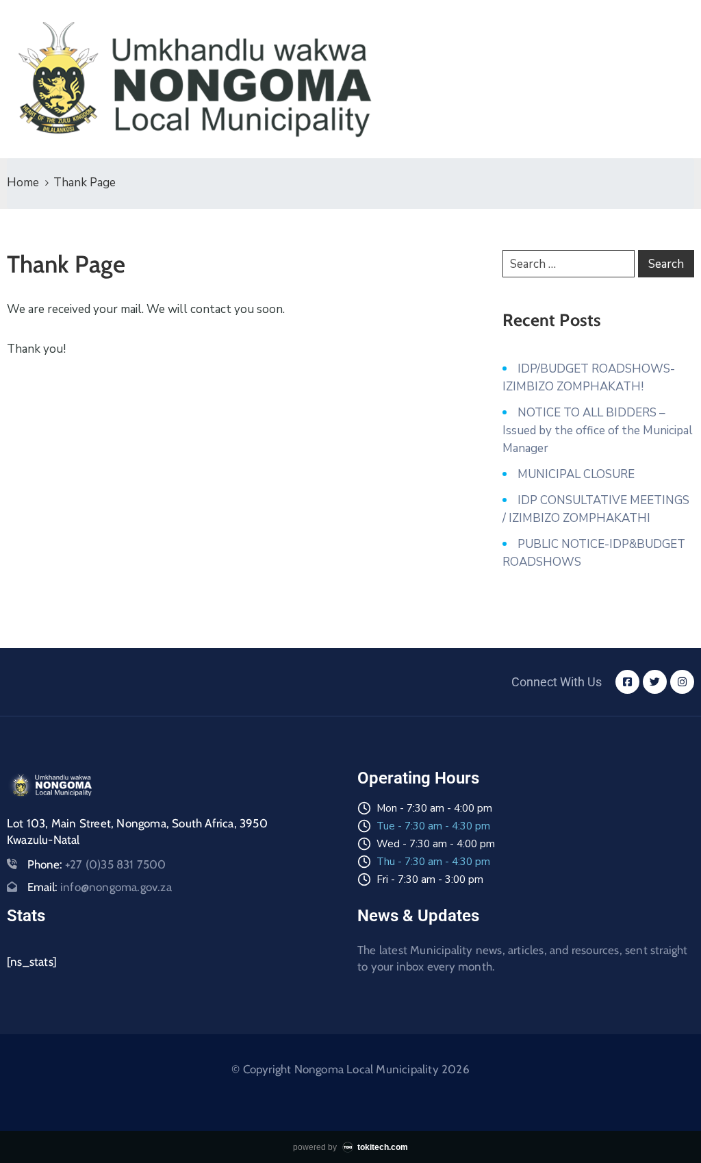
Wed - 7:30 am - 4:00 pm (436, 844)
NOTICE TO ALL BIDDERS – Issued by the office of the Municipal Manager (597, 430)
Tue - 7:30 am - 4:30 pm (433, 826)
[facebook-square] (627, 682)
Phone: (96, 864)
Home (23, 182)
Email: (99, 887)
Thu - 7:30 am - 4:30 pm (433, 861)
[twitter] (655, 682)
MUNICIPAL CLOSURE (576, 474)
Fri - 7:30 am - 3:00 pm (430, 879)
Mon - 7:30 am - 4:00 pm (434, 808)
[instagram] (682, 682)
